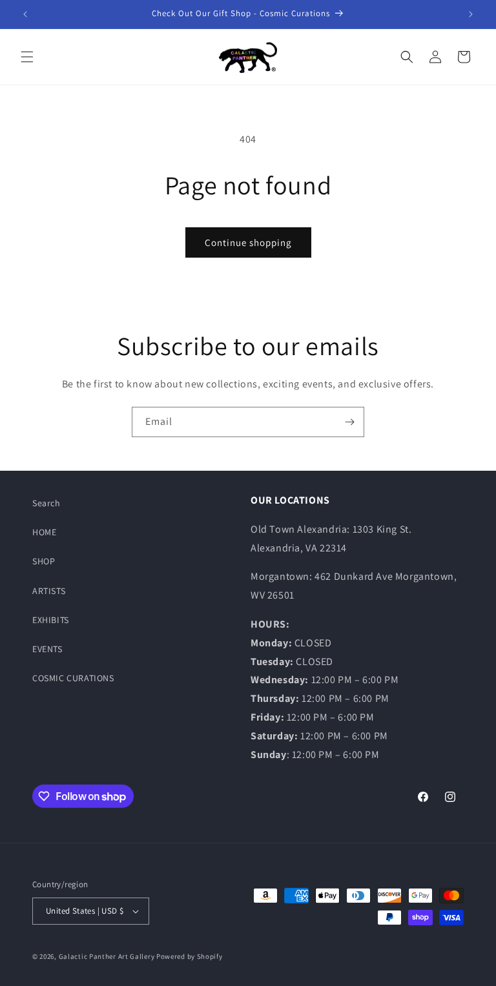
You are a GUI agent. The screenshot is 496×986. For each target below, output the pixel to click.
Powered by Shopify (189, 956)
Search (46, 503)
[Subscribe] (349, 422)
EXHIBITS (50, 620)
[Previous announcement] (25, 14)
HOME (44, 532)
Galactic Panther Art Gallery (107, 956)
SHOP (43, 561)
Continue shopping (248, 242)
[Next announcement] (471, 14)
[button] (27, 57)
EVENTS (47, 649)
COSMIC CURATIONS (73, 678)
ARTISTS (48, 591)
